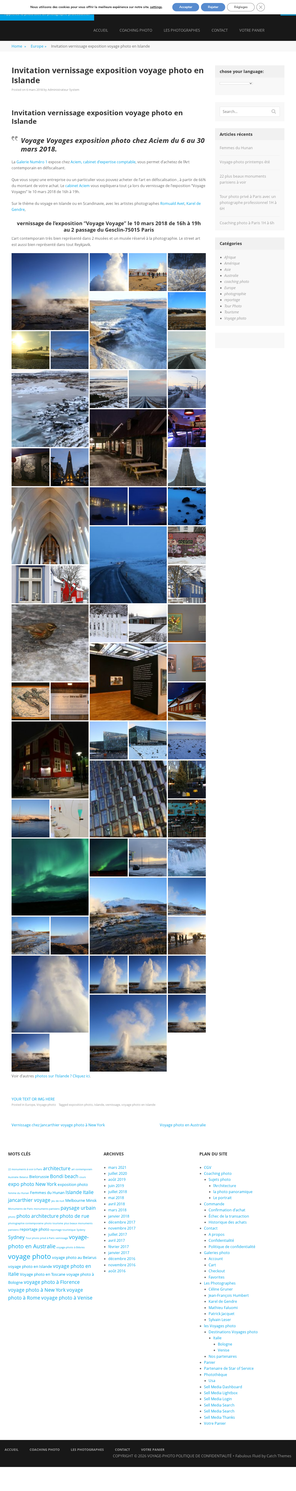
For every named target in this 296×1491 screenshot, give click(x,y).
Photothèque (215, 1374)
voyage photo (29, 1256)
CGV (207, 1167)
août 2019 (117, 1179)
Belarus (23, 1177)
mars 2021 (117, 1167)
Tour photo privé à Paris (40, 1238)
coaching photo (236, 281)
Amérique (232, 263)
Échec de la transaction (229, 1216)
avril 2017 (116, 1240)
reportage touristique (63, 1229)
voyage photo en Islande (138, 1105)
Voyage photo (46, 1105)
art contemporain (81, 1169)
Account (216, 1258)
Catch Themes (279, 1455)
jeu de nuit (57, 1201)
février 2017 (118, 1246)
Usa (212, 1380)
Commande (214, 1203)
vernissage (112, 1105)
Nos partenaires (223, 1356)
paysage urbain (78, 1208)
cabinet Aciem (77, 185)
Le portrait (222, 1197)
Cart (212, 1264)
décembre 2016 (121, 1258)
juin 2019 (116, 1185)
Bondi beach (64, 1176)
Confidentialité (221, 1240)
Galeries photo (217, 1252)
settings (156, 7)
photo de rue (74, 1216)
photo (11, 1216)
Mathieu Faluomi (223, 1307)
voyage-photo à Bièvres (70, 1247)
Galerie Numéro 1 (31, 161)
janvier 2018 (118, 1216)
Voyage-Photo (161, 1455)
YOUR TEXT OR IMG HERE (33, 1099)
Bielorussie (39, 1176)
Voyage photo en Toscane (42, 1274)
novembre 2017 (122, 1228)
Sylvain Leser (220, 1319)
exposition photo (81, 1105)
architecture (57, 1168)
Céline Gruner (221, 1289)
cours (82, 1177)
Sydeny (81, 1229)
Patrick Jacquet (221, 1313)
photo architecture (37, 1216)
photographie (235, 293)
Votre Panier (252, 30)
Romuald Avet (172, 203)
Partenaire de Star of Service (229, 1368)
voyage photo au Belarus (74, 1257)
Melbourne (75, 1200)
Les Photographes (182, 30)
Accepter (185, 7)
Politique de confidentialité (232, 1246)
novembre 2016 (122, 1264)
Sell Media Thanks (219, 1417)
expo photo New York (32, 1184)
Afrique (230, 257)
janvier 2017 (118, 1252)
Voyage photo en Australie (183, 1124)
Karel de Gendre (223, 1301)
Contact (220, 30)
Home (19, 46)
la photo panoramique (233, 1191)
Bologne (225, 1344)
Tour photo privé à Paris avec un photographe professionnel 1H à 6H (248, 202)
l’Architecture (224, 1185)
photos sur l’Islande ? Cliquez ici (62, 1076)
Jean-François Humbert (229, 1295)
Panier (209, 1362)
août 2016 (117, 1270)
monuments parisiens (47, 1208)
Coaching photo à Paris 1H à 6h (247, 222)
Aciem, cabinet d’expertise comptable (103, 161)
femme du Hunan (18, 1193)
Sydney (16, 1237)
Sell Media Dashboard (223, 1386)
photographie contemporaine (25, 1223)
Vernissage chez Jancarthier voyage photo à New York (58, 1124)
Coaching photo (136, 30)
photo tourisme (53, 1223)
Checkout (217, 1270)
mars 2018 (117, 1209)
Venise (223, 1350)
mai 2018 (116, 1197)
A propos (217, 1234)
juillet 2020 (117, 1173)
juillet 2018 (117, 1191)
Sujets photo (220, 1179)
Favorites (217, 1277)
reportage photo (34, 1229)
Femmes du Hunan (236, 147)
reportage (232, 299)
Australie (231, 275)
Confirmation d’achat (227, 1209)
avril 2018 (116, 1203)
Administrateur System (63, 90)
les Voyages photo (220, 1325)
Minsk (91, 1200)
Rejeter (213, 7)
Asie (227, 269)
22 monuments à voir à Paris (25, 1169)
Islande (99, 1105)
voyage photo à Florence (52, 1282)
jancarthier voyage (29, 1200)
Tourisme (231, 312)
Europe (38, 46)
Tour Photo (233, 306)
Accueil (100, 30)
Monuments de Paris (20, 1208)
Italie (88, 1192)
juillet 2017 (117, 1234)
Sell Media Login (218, 1398)
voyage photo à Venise (66, 1297)
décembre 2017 (121, 1222)
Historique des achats (228, 1222)
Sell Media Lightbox (220, 1392)
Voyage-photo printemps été (245, 161)
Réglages (241, 7)
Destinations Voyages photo (233, 1331)
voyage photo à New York (37, 1290)
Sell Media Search (219, 1405)
